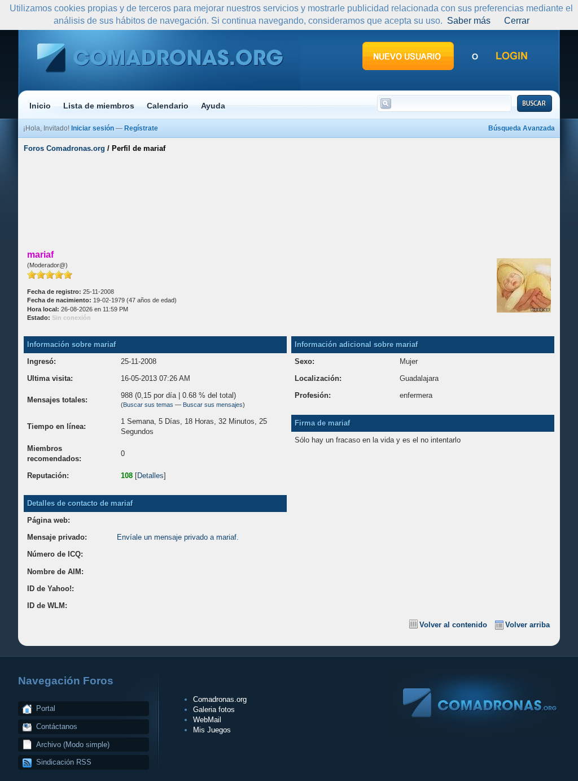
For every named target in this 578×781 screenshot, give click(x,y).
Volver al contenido (453, 625)
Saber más (469, 20)
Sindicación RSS (63, 762)
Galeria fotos (214, 709)
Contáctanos (56, 726)
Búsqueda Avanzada (521, 128)
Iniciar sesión (92, 128)
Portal (45, 708)
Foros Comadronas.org (64, 148)
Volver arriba (527, 625)
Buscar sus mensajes (213, 404)
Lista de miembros (98, 105)
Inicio (40, 105)
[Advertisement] (289, 199)
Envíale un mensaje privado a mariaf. (178, 537)
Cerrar (516, 20)
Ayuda (213, 105)
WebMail (207, 719)
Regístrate (141, 128)
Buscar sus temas (148, 404)
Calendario (168, 105)
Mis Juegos (212, 730)
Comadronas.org (220, 699)
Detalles (150, 475)
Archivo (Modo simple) (73, 744)
